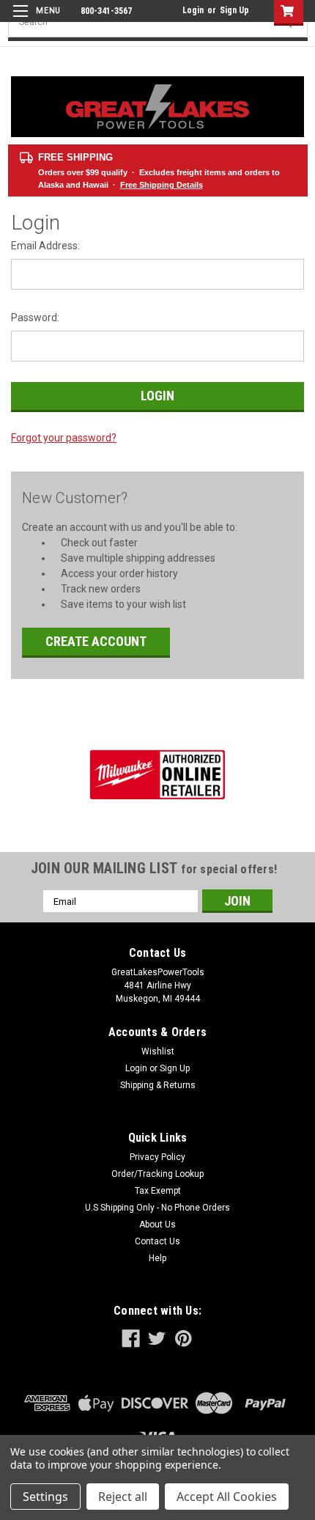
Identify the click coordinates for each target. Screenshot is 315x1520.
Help (157, 1258)
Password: (35, 317)
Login (193, 10)
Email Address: (45, 246)
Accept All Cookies (227, 1496)
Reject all (122, 1496)
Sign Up (234, 10)
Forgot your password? (63, 438)
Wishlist (157, 1051)
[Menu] (35, 20)
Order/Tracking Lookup (157, 1174)
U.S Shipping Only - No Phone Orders (157, 1208)
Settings (45, 1496)
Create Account (96, 641)
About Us (157, 1224)
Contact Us (157, 1241)
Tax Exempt (158, 1191)
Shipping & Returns (158, 1085)
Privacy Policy (157, 1157)
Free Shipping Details (161, 184)
